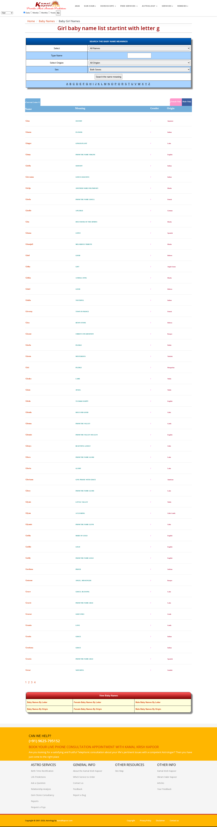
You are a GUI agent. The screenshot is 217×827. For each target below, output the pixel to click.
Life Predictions (38, 777)
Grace (28, 591)
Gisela (28, 199)
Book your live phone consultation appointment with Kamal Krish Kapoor (94, 747)
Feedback (77, 789)
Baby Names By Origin (37, 709)
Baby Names (47, 21)
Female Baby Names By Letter (87, 702)
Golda (28, 535)
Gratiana (29, 647)
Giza (28, 322)
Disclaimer (160, 820)
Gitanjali (29, 244)
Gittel (28, 289)
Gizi (27, 367)
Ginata (28, 132)
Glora (28, 457)
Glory (28, 491)
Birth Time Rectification (42, 770)
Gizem (28, 356)
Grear (28, 670)
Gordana (29, 569)
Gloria (28, 468)
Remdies (182, 6)
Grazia (28, 659)
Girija (28, 188)
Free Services (128, 6)
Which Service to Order (84, 777)
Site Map (119, 770)
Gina (28, 121)
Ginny (28, 154)
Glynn (28, 513)
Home (31, 21)
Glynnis (29, 524)
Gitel (28, 255)
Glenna (29, 423)
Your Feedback (164, 789)
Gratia (28, 636)
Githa (28, 266)
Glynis (28, 502)
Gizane (28, 334)
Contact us (78, 783)
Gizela (28, 345)
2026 (77, 6)
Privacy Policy (145, 820)
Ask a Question (38, 783)
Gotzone (29, 580)
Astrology (149, 6)
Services (167, 6)
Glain (28, 390)
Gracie (28, 603)
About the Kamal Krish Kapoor (87, 770)
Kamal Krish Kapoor (166, 770)
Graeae (29, 614)
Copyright (131, 820)
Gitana (28, 233)
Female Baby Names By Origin (88, 709)
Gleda (28, 401)
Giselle (28, 210)
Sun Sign (89, 6)
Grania (29, 625)
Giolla (28, 166)
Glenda (29, 412)
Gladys (28, 379)
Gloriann (29, 479)
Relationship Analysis (41, 789)
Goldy (28, 558)
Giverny (29, 311)
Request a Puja (38, 807)
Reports (35, 801)
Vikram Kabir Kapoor (167, 777)
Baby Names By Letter (37, 702)
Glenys (28, 446)
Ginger (28, 143)
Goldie (28, 547)
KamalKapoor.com (64, 820)
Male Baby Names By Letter (148, 702)
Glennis (29, 435)
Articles (160, 783)
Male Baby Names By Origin (148, 709)
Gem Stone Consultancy (42, 795)
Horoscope (107, 6)
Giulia (28, 300)
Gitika (28, 278)
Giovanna (30, 177)
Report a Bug (79, 795)
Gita (27, 222)
